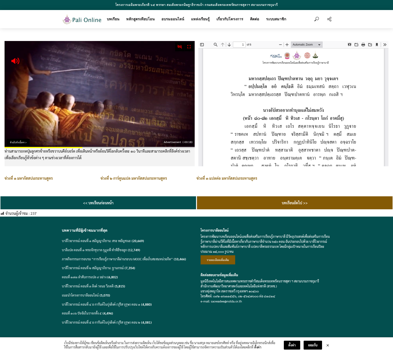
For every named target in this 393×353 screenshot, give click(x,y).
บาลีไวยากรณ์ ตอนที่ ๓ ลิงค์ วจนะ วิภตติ (88, 286)
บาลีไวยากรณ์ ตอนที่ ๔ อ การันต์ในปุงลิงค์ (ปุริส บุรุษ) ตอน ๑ (101, 304)
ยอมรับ (312, 345)
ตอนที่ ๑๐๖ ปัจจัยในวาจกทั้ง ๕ (82, 313)
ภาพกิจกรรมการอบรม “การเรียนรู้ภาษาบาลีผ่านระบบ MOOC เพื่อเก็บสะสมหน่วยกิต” (117, 259)
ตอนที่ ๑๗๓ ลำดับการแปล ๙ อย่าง (84, 277)
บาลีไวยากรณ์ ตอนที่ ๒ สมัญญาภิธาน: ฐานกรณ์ (93, 268)
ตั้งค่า (257, 347)
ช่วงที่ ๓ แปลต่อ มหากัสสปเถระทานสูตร (226, 178)
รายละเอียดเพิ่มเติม (218, 260)
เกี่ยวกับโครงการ (230, 19)
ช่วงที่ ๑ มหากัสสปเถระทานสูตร (29, 178)
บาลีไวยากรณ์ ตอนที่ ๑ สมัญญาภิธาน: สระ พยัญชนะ (96, 241)
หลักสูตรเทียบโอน (140, 19)
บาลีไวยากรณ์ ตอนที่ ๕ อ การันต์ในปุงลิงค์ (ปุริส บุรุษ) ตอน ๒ (101, 322)
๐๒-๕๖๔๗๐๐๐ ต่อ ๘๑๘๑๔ (256, 296)
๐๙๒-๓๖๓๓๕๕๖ (224, 296)
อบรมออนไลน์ (172, 19)
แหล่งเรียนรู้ (200, 19)
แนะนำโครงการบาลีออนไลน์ (80, 295)
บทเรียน (113, 19)
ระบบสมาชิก (276, 19)
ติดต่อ (254, 19)
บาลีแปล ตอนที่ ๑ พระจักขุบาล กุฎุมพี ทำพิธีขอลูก (94, 250)
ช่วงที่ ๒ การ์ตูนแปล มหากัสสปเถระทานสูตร (134, 178)
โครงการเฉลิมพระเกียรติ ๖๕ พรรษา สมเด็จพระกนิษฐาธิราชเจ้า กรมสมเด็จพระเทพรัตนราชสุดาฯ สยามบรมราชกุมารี (197, 5)
